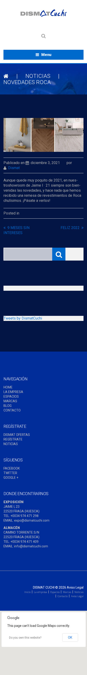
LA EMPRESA (13, 392)
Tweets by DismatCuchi (22, 318)
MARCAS (10, 401)
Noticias (79, 592)
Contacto (63, 596)
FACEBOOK (11, 468)
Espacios (55, 592)
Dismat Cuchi (44, 587)
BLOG (7, 406)
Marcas (67, 592)
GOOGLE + (10, 477)
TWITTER (10, 473)
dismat (14, 168)
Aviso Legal (75, 587)
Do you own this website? (25, 637)
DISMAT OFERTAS (16, 435)
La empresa (40, 592)
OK (70, 637)
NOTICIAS (38, 76)
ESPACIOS (11, 396)
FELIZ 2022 (70, 228)
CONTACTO (12, 410)
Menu (46, 55)
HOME (8, 387)
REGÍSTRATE (13, 439)
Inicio (27, 592)
